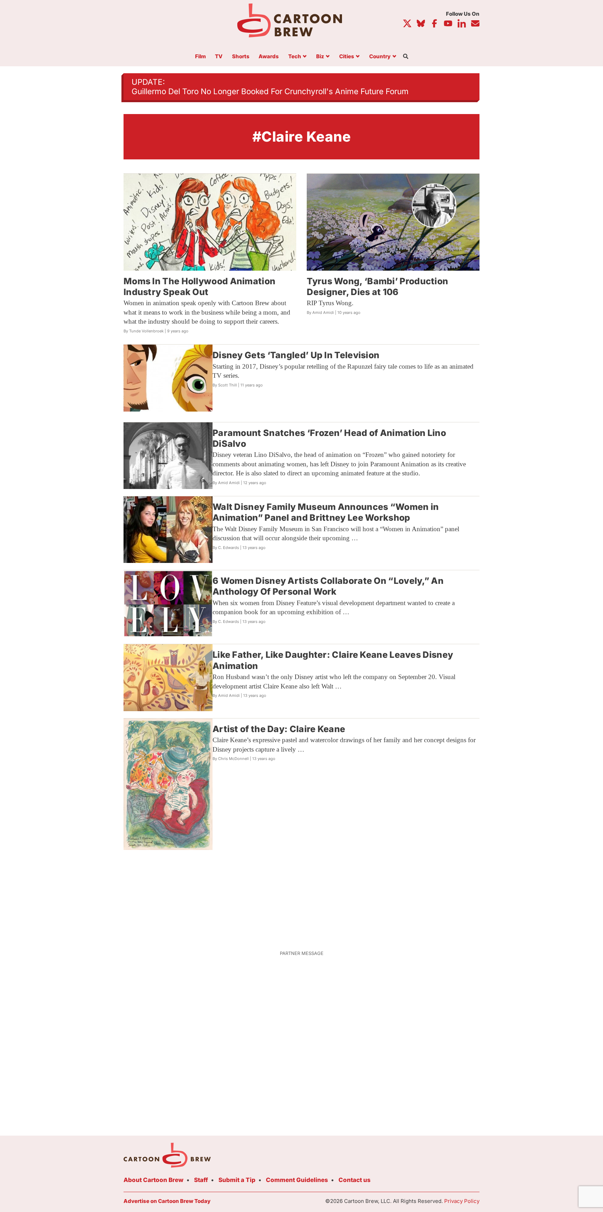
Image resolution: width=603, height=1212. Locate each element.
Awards (269, 57)
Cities (346, 57)
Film (200, 57)
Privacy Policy (461, 1201)
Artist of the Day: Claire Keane (279, 729)
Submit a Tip (236, 1179)
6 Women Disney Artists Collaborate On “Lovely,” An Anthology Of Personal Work (328, 586)
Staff (201, 1179)
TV (219, 57)
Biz (320, 57)
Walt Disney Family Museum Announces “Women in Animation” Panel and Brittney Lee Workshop (326, 512)
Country (379, 57)
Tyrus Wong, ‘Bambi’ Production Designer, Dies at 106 (377, 286)
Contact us (354, 1179)
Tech (294, 57)
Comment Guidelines (297, 1179)
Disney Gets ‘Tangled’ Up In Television (296, 355)
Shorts (241, 57)
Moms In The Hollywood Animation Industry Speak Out (199, 286)
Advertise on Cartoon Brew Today (167, 1201)
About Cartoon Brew (154, 1179)
